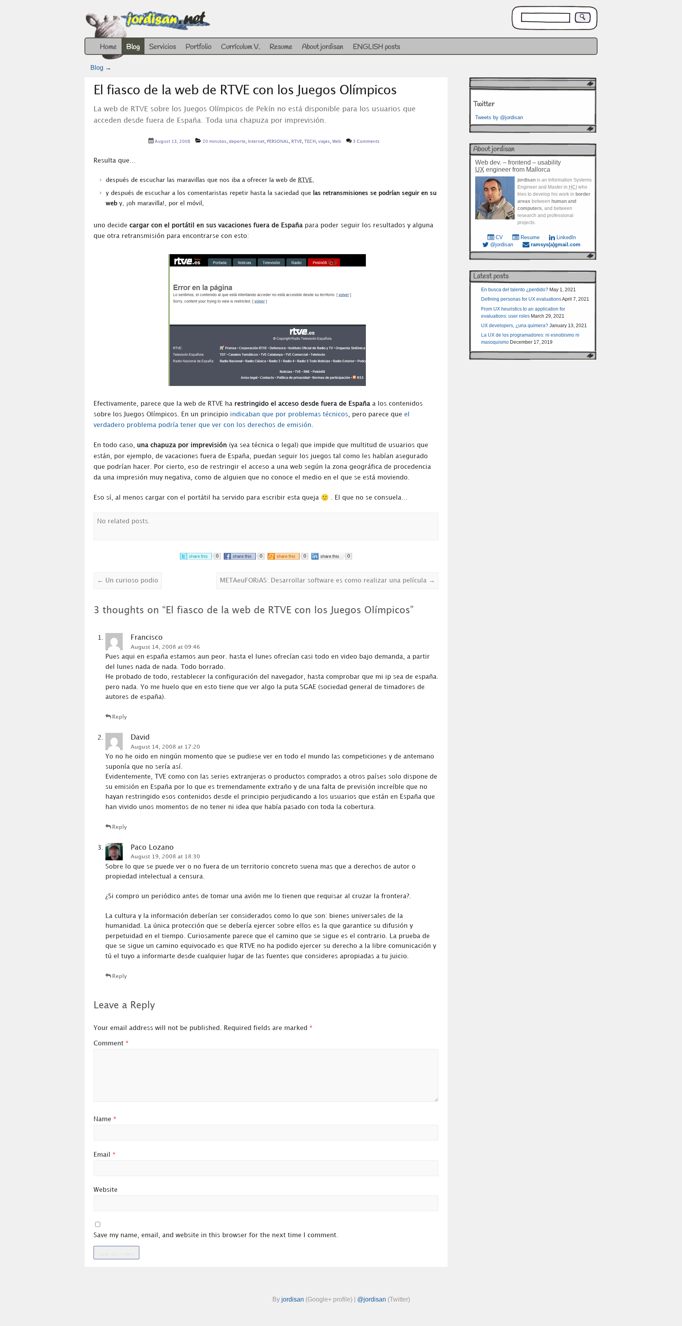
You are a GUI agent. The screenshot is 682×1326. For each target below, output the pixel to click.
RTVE (296, 142)
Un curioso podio (127, 581)
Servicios (162, 47)
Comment (111, 1044)
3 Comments (366, 142)
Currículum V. (240, 47)
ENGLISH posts (376, 47)
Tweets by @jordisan (499, 117)
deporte (237, 142)
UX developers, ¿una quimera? (514, 325)
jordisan (292, 1299)
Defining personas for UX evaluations (521, 299)
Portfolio (198, 47)
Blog (133, 47)
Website (106, 1190)
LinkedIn (565, 237)
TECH (310, 142)
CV (498, 237)
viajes (324, 142)
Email (105, 1155)
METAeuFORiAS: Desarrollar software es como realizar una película (327, 581)
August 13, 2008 (172, 142)
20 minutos (214, 142)
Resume (281, 47)
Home (108, 47)
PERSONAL (278, 142)
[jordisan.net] (148, 37)
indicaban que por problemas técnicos (289, 415)
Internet (256, 142)
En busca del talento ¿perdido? (514, 289)
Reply (119, 716)
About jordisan (322, 47)
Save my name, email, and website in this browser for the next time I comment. (216, 1235)
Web (336, 142)
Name (105, 1119)
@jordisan (501, 244)
